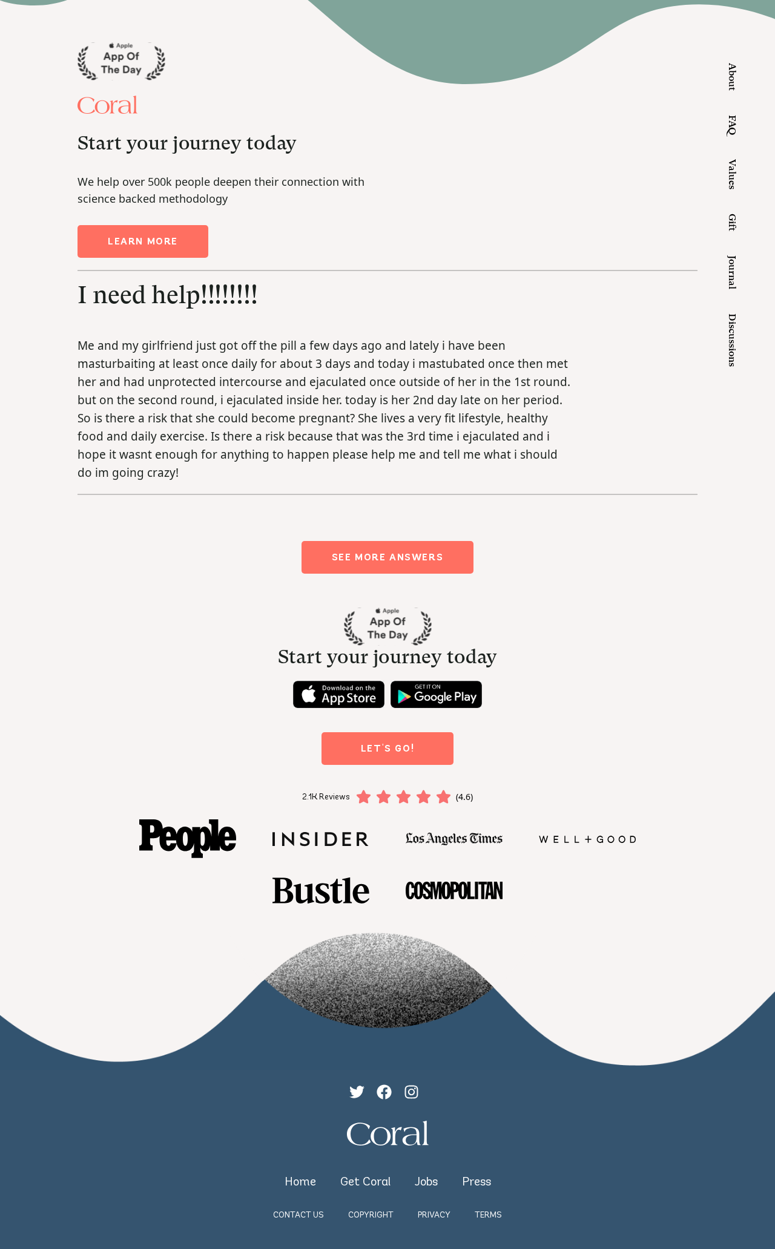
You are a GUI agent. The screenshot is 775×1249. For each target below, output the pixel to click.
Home (300, 1181)
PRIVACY (434, 1215)
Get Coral (365, 1181)
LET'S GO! (387, 748)
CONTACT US (298, 1215)
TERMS (488, 1215)
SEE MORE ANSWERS (388, 557)
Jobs (426, 1181)
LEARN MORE (143, 241)
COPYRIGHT (371, 1215)
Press (476, 1181)
